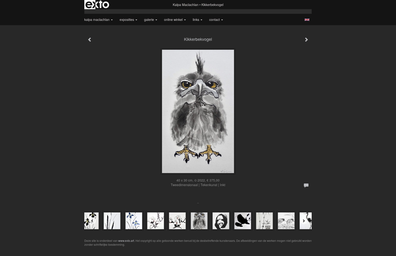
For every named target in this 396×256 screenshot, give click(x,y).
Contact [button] (215, 19)
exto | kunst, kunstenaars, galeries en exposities (97, 4)
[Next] (303, 220)
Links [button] (196, 19)
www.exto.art (126, 240)
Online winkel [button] (174, 19)
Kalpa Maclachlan (185, 4)
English (307, 19)
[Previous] (92, 220)
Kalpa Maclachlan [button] (97, 19)
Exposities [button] (127, 19)
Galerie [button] (149, 19)
